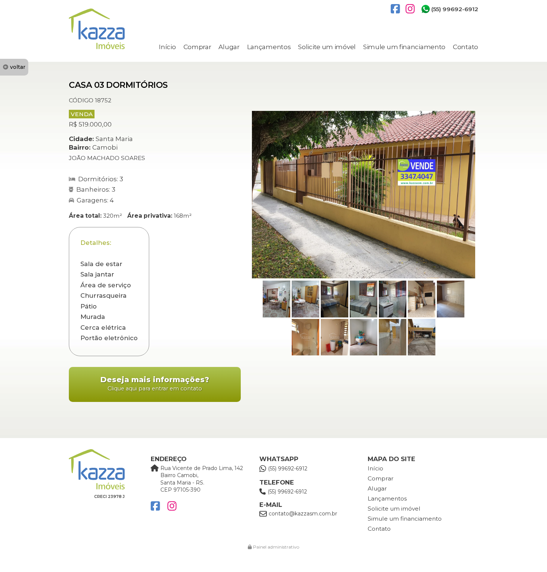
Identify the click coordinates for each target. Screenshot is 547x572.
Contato (465, 47)
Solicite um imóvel (327, 47)
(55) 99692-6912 (454, 9)
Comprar (197, 47)
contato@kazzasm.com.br (303, 513)
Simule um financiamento (404, 47)
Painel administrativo (275, 547)
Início (167, 47)
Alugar (228, 47)
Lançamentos (269, 47)
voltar (17, 67)
